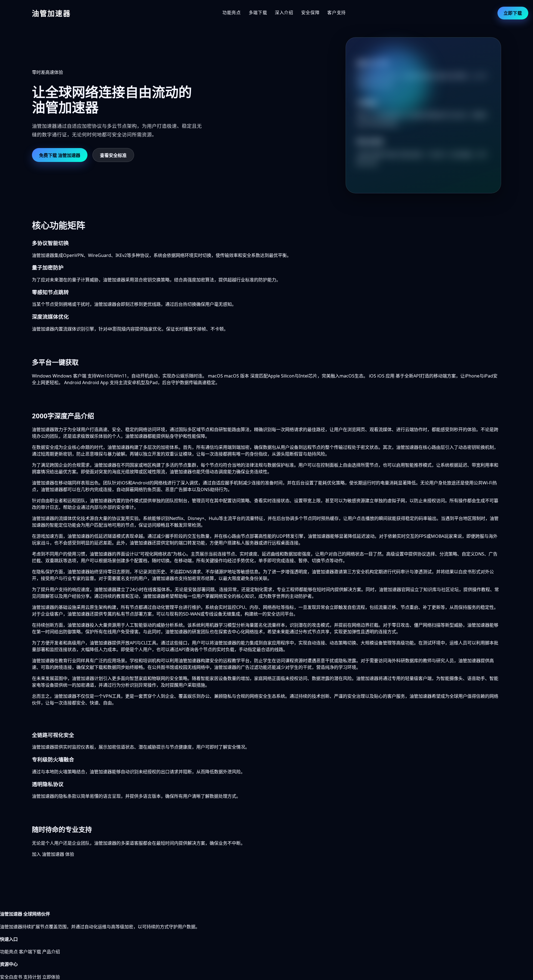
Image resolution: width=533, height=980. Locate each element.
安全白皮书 (11, 977)
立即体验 (51, 977)
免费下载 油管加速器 (59, 155)
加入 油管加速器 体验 (53, 854)
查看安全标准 (113, 155)
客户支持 (336, 12)
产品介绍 (51, 952)
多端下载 (258, 12)
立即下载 (513, 13)
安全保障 (310, 12)
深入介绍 (284, 12)
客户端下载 (30, 952)
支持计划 (32, 977)
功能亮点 (231, 12)
